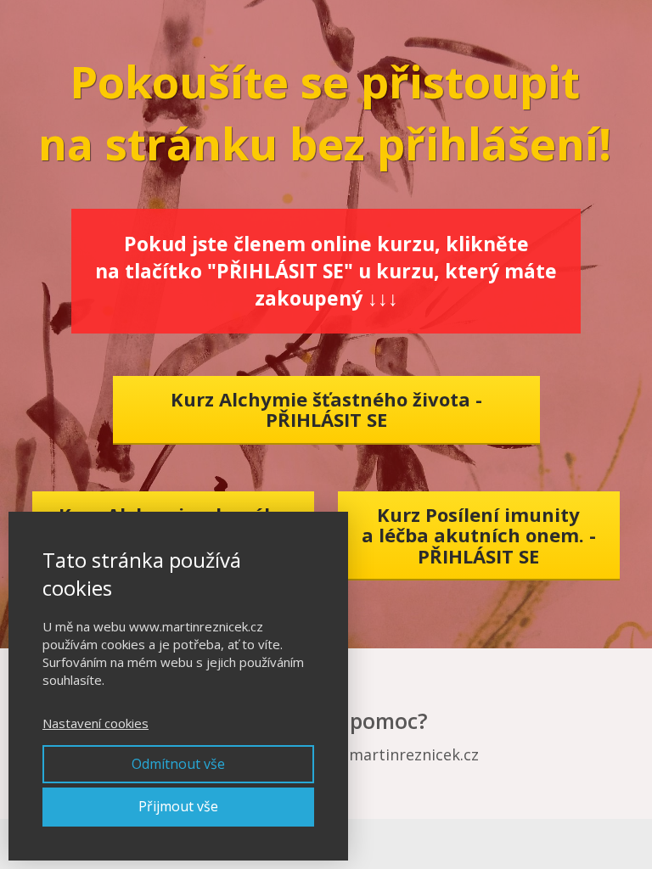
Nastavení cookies (95, 723)
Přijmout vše (178, 806)
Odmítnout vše (178, 763)
